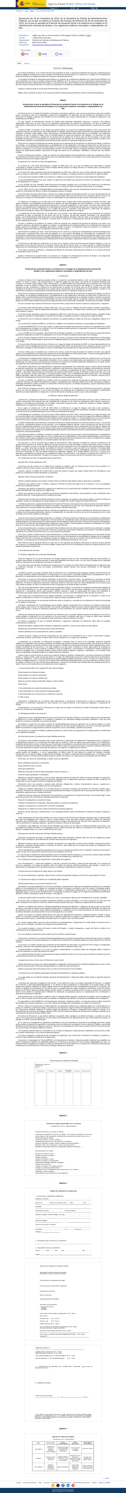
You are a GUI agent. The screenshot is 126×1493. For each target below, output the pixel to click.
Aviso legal (47, 1482)
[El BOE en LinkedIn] (68, 1486)
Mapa (40, 1482)
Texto (19, 63)
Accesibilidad (55, 1482)
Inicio (26, 11)
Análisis (27, 63)
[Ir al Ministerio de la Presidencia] (31, 3)
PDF (27, 54)
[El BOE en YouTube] (73, 1486)
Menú (93, 8)
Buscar (32, 11)
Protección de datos (65, 1482)
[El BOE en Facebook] (63, 1486)
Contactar (18, 1482)
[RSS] (53, 1486)
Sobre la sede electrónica (30, 1482)
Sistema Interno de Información (81, 1482)
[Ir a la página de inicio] (71, 4)
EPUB (44, 54)
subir (107, 1478)
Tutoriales (94, 1482)
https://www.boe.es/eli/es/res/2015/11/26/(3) (47, 45)
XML (60, 54)
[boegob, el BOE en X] (58, 1486)
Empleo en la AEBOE (104, 1482)
